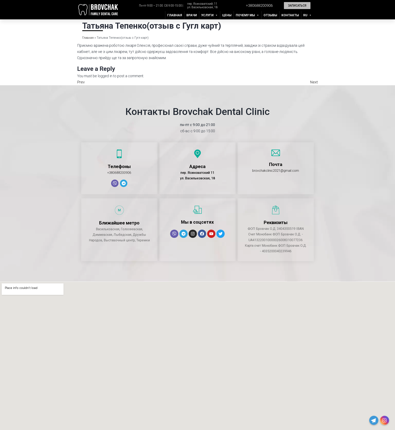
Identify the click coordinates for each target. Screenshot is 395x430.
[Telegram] (123, 183)
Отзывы (270, 15)
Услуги (207, 15)
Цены (226, 15)
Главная (174, 15)
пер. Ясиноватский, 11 (202, 3)
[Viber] (114, 183)
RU (305, 15)
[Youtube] (211, 234)
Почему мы (245, 15)
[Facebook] (202, 234)
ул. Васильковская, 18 (202, 7)
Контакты (290, 15)
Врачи (191, 15)
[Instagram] (193, 234)
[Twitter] (220, 234)
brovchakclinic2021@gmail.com (275, 171)
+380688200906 (119, 173)
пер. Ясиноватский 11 (197, 173)
